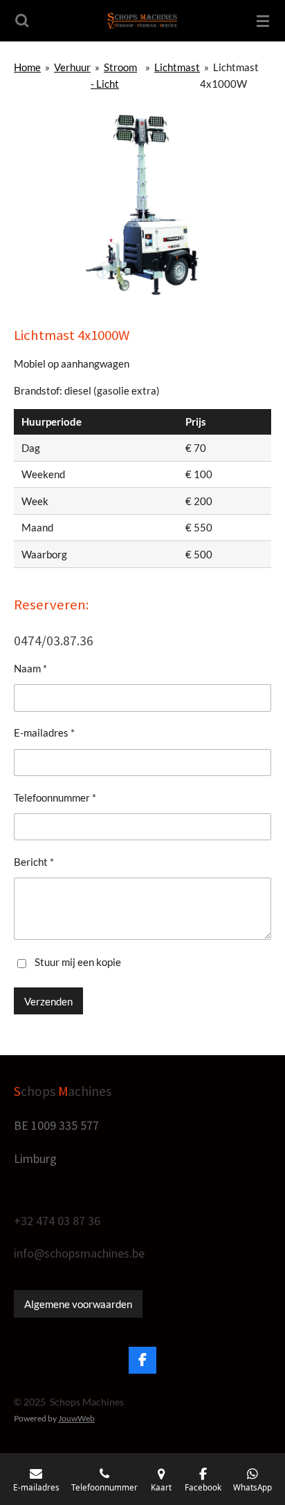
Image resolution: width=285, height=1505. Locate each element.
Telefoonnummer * (55, 797)
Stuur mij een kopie (78, 962)
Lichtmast (177, 67)
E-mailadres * (44, 732)
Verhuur (72, 67)
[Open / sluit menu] (263, 21)
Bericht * (34, 861)
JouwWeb (76, 1418)
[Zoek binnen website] (22, 21)
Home (27, 67)
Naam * (30, 668)
